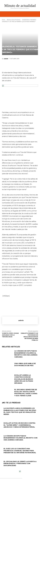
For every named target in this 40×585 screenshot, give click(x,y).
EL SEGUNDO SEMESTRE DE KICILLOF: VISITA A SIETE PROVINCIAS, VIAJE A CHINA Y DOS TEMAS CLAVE (25, 393)
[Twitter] (14, 65)
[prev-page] (2, 469)
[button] (37, 14)
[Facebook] (8, 65)
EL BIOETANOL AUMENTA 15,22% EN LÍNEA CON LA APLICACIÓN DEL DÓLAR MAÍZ (21, 542)
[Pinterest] (20, 65)
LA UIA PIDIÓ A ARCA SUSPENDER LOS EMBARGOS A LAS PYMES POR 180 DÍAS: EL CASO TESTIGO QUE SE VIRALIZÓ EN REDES (20, 411)
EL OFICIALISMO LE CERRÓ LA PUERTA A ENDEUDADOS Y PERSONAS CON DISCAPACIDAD (20, 463)
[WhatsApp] (26, 65)
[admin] (10, 320)
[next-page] (3, 469)
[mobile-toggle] (3, 14)
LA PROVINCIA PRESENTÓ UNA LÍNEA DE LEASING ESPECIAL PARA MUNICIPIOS (20, 522)
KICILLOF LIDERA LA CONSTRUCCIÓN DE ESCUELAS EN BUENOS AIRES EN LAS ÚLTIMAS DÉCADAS (23, 379)
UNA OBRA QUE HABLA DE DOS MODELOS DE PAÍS (25, 364)
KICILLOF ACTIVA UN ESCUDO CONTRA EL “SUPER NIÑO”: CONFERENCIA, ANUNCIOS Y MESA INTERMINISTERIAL (19, 425)
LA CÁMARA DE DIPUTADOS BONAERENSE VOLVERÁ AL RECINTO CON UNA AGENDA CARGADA (25, 354)
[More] (32, 65)
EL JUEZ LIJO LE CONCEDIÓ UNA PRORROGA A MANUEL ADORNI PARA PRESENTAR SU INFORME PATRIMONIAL (20, 451)
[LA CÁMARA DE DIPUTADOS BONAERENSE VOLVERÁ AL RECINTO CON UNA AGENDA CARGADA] (7, 353)
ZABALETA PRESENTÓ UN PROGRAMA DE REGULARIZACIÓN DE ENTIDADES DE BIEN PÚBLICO (29, 336)
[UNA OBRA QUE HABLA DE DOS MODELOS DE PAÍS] (7, 366)
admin (6, 58)
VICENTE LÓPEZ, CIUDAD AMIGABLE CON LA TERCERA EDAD (10, 334)
